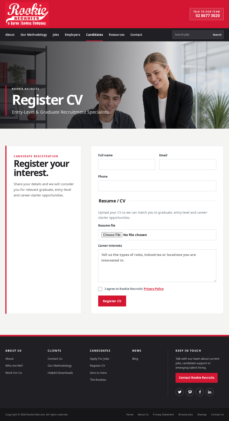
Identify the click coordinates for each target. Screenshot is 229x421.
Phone (103, 176)
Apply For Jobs (99, 359)
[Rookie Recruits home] (40, 14)
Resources (116, 35)
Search (217, 34)
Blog (135, 359)
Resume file (106, 225)
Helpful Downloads (60, 373)
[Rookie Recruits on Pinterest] (190, 392)
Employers (72, 35)
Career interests (110, 246)
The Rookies (98, 380)
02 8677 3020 (206, 14)
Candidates (94, 35)
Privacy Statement (163, 414)
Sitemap (202, 414)
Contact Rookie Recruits (196, 378)
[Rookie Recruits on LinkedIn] (210, 392)
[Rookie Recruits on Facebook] (200, 392)
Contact (136, 35)
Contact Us (55, 359)
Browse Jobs (185, 414)
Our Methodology (34, 35)
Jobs (56, 35)
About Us (143, 414)
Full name (105, 155)
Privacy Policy (153, 289)
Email (163, 155)
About (10, 35)
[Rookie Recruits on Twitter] (180, 392)
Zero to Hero (98, 373)
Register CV (97, 366)
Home (129, 414)
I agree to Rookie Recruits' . (134, 289)
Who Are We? (14, 366)
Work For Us (13, 373)
